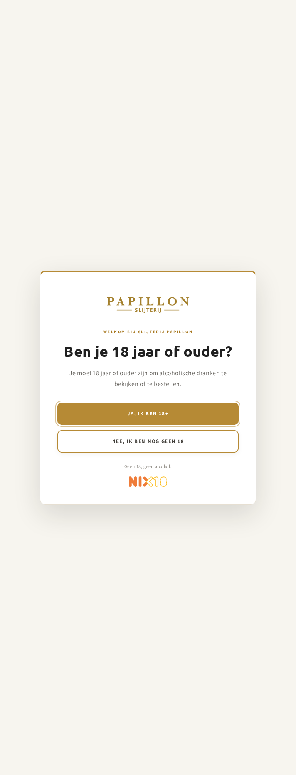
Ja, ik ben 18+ (148, 413)
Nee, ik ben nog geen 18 (148, 441)
